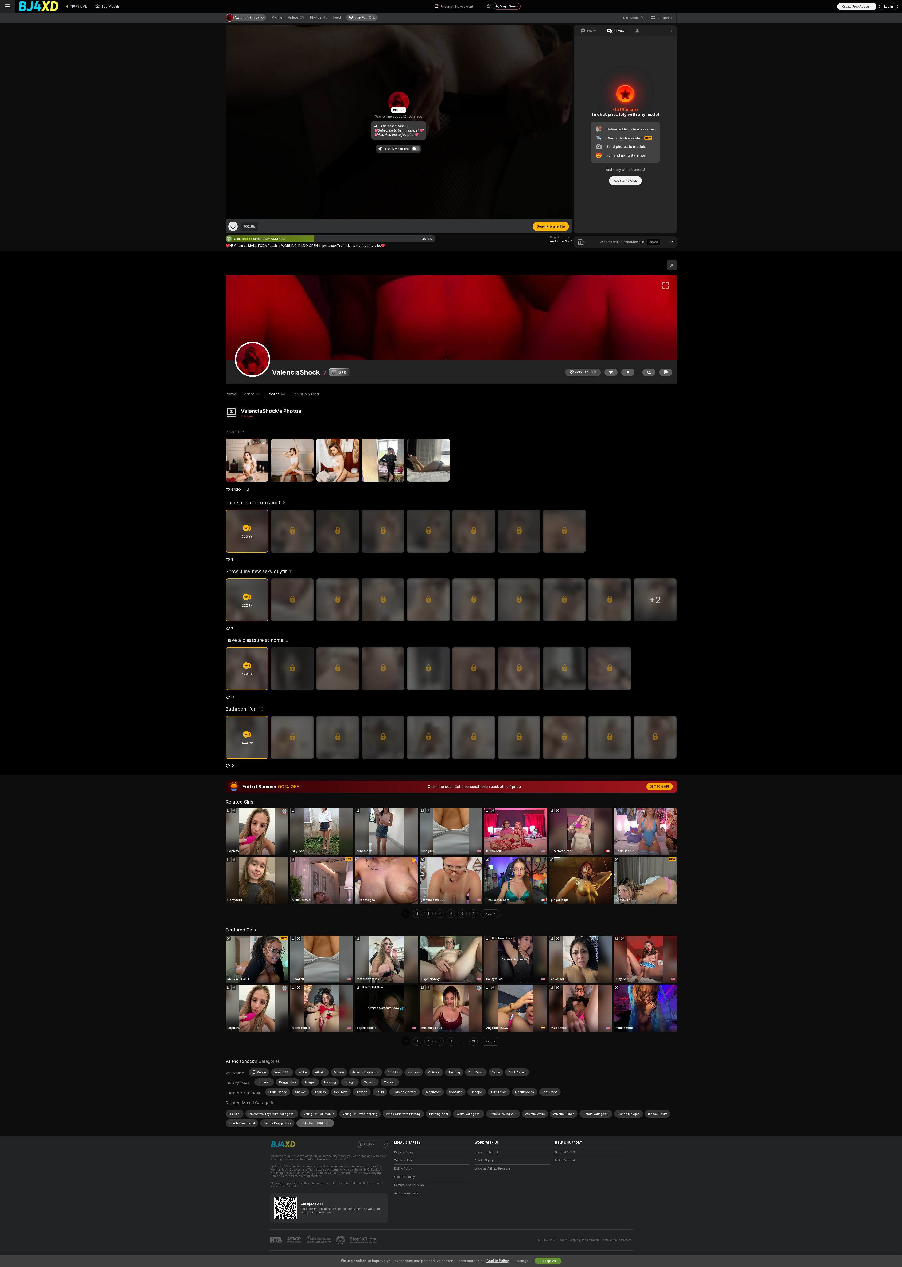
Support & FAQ (565, 1152)
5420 (236, 489)
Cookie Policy (497, 1261)
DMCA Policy (403, 1168)
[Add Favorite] (233, 226)
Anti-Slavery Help (406, 1193)
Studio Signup (484, 1160)
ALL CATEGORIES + (315, 1123)
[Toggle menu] (7, 6)
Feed (337, 17)
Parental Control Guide (409, 1185)
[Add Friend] (648, 372)
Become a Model (486, 1152)
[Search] (489, 6)
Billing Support (565, 1160)
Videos (296, 17)
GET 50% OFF (659, 786)
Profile (277, 17)
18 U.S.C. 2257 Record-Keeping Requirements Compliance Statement (584, 1240)
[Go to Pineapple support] (341, 1240)
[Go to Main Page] (38, 6)
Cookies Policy (404, 1177)
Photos (318, 17)
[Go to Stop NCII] (363, 1240)
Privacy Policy (403, 1152)
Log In (888, 6)
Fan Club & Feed (306, 394)
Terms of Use (403, 1160)
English (369, 1144)
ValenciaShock (240, 1061)
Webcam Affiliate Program (492, 1168)
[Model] (671, 265)
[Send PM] (665, 372)
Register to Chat (625, 180)
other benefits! (633, 170)
